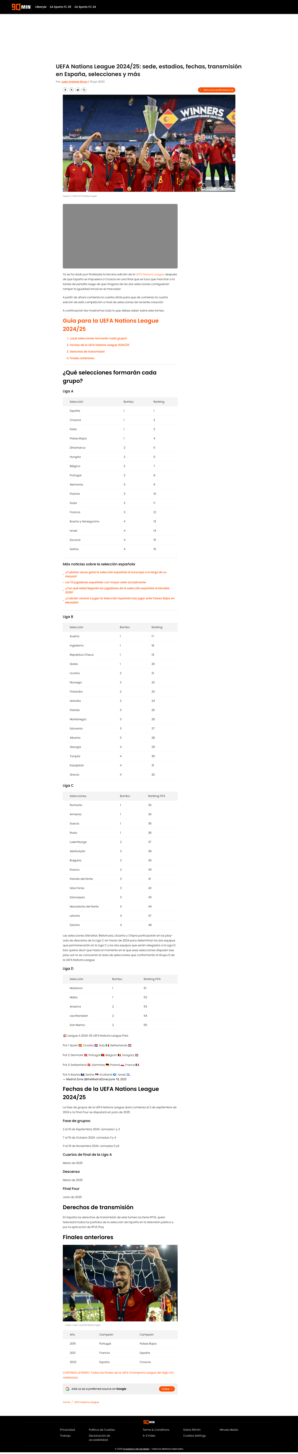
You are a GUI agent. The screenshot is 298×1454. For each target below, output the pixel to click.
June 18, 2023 (117, 1079)
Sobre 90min (192, 1430)
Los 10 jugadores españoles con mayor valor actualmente (105, 582)
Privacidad (67, 1430)
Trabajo (65, 1436)
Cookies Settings (194, 1436)
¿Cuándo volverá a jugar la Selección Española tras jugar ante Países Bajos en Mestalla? (119, 600)
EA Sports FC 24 (85, 7)
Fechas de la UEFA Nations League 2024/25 (99, 345)
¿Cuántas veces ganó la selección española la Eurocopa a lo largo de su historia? (115, 574)
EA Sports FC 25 (60, 7)
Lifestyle (40, 7)
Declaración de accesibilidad (99, 1438)
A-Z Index (149, 1436)
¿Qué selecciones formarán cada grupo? (98, 338)
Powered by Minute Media (136, 1448)
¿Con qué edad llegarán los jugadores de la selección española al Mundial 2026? (117, 590)
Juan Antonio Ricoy (74, 82)
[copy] (84, 89)
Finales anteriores (82, 358)
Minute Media (229, 1430)
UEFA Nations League (150, 274)
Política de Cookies (102, 1430)
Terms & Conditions (156, 1430)
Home (66, 1402)
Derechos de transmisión (87, 352)
